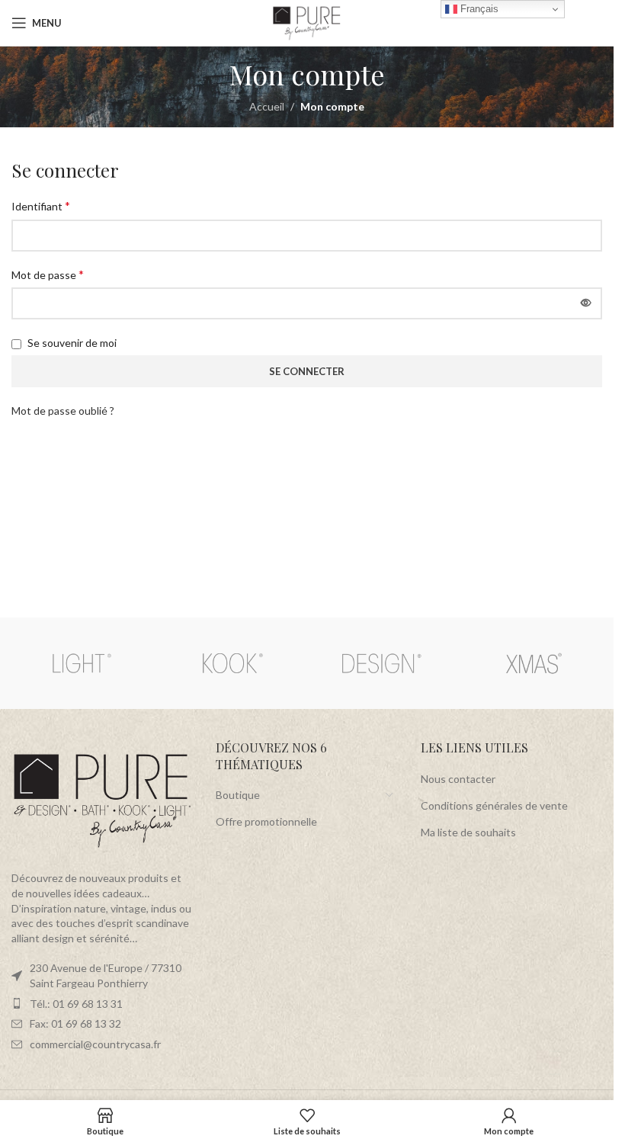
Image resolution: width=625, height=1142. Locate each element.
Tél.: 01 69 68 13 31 (76, 1003)
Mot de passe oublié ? (62, 410)
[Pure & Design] (381, 663)
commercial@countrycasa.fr (95, 1044)
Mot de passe (47, 274)
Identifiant (40, 205)
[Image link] (102, 800)
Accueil (266, 106)
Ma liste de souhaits (468, 832)
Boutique (238, 794)
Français (477, 8)
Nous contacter (458, 778)
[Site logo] (307, 21)
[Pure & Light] (81, 663)
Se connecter (307, 371)
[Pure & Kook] (231, 663)
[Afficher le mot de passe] (586, 303)
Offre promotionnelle (266, 821)
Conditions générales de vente (494, 805)
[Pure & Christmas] (532, 663)
